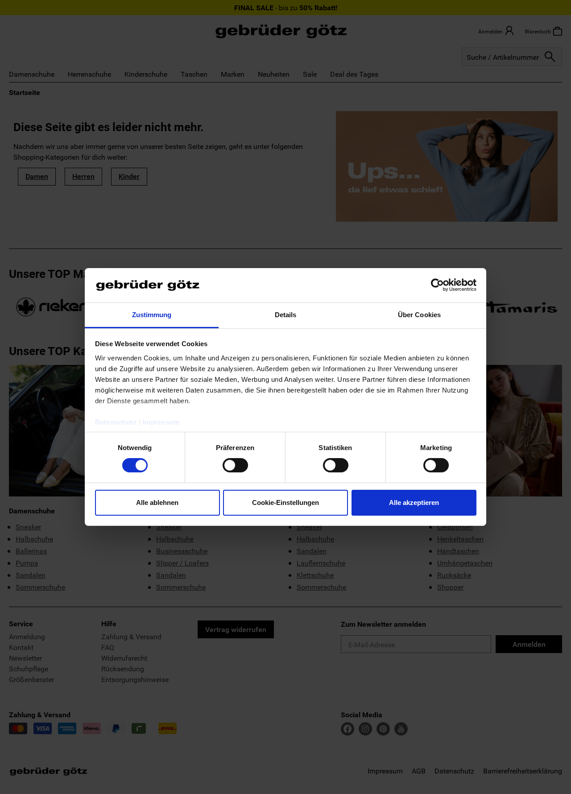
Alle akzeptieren (414, 502)
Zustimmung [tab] (152, 314)
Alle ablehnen (157, 502)
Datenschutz (116, 422)
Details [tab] (286, 314)
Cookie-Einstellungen (285, 502)
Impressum (161, 422)
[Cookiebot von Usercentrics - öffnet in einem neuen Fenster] (437, 285)
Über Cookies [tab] (419, 314)
